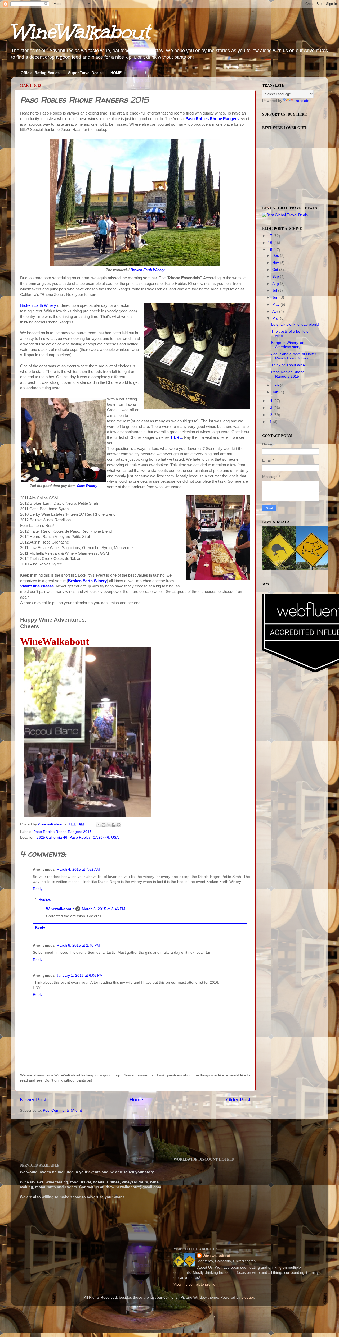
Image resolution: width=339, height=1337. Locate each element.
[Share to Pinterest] (118, 824)
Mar (276, 318)
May (276, 305)
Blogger (247, 1297)
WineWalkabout (80, 31)
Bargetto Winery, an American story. (287, 345)
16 (270, 243)
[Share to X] (108, 824)
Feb (276, 385)
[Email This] (98, 824)
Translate (301, 101)
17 (270, 236)
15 (270, 250)
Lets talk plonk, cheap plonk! (295, 324)
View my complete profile (194, 1284)
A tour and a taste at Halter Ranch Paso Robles (293, 356)
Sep (276, 277)
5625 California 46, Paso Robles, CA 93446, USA (78, 837)
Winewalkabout (60, 909)
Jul (275, 291)
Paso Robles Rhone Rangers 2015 (62, 832)
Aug (276, 284)
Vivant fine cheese (37, 586)
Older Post (238, 1099)
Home (136, 1099)
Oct (275, 270)
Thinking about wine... (289, 365)
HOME (116, 73)
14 (270, 401)
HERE (176, 437)
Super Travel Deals (85, 73)
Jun (275, 297)
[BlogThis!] (103, 824)
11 (270, 422)
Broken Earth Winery (147, 270)
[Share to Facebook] (113, 824)
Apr (275, 311)
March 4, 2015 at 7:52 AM (78, 869)
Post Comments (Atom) (62, 1110)
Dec (276, 256)
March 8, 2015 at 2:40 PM (78, 945)
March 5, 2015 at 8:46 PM (103, 909)
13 (270, 408)
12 (270, 415)
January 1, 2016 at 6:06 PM (79, 976)
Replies (44, 899)
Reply (37, 889)
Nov (276, 263)
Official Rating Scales (40, 73)
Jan (275, 392)
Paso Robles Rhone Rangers (212, 119)
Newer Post (33, 1099)
